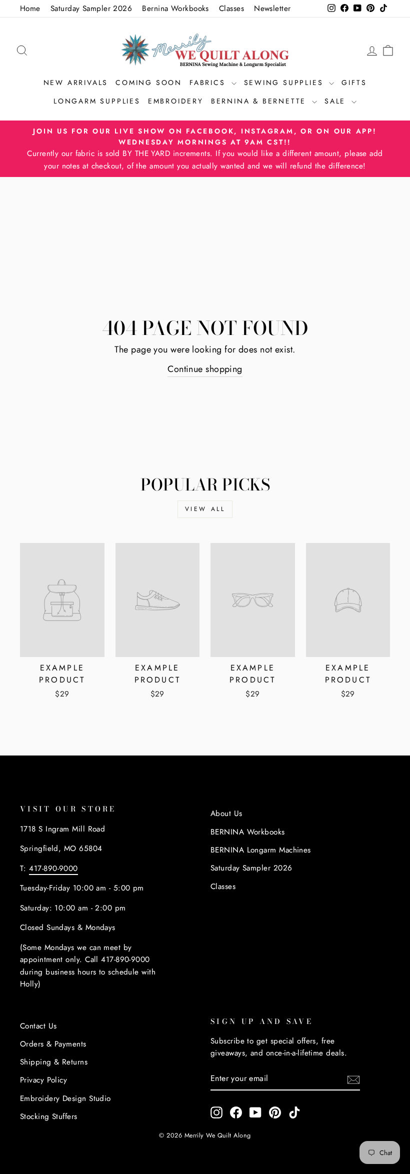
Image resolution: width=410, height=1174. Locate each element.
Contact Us (38, 1026)
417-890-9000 (53, 868)
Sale (336, 101)
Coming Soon (149, 83)
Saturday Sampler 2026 (91, 8)
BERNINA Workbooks (247, 832)
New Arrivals (76, 83)
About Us (226, 813)
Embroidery (176, 101)
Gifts (354, 83)
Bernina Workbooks (175, 8)
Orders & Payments (53, 1044)
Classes (231, 8)
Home (30, 8)
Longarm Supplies (97, 101)
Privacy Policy (43, 1080)
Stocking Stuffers (49, 1116)
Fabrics (209, 83)
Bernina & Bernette (260, 101)
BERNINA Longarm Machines (260, 850)
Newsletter (272, 8)
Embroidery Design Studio (65, 1098)
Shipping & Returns (54, 1062)
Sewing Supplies (285, 83)
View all (205, 509)
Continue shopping (205, 369)
